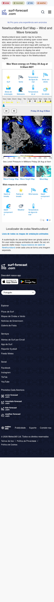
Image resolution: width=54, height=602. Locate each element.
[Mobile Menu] (49, 12)
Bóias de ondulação (8, 93)
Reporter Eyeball (9, 348)
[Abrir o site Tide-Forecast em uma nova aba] (30, 3)
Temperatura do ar (33, 93)
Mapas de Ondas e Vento (13, 316)
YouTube (5, 381)
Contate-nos (45, 427)
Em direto (45, 94)
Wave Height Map (27, 179)
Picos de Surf (7, 311)
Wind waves (33, 194)
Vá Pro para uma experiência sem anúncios (27, 22)
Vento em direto (45, 80)
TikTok (4, 376)
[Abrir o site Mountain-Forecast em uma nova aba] (18, 3)
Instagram (6, 372)
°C (43, 220)
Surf (8, 82)
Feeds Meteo (7, 353)
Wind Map (44, 179)
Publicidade (20, 427)
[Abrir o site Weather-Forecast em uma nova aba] (42, 3)
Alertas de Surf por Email (13, 339)
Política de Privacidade (26, 441)
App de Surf (6, 344)
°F (50, 220)
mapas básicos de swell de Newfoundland (23, 246)
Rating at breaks (19, 195)
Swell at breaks (7, 195)
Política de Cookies (9, 444)
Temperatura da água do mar (33, 79)
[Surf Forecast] (15, 12)
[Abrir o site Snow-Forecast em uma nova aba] (6, 3)
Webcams (21, 94)
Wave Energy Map (11, 179)
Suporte (32, 427)
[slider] (3, 105)
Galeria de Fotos (9, 325)
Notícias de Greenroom (12, 320)
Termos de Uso (7, 441)
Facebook (5, 367)
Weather (21, 209)
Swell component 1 (45, 196)
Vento (21, 82)
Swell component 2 (8, 211)
